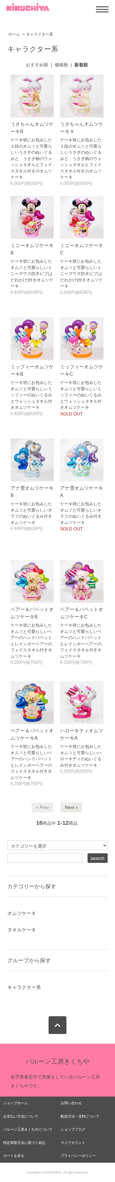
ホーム (14, 34)
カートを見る (13, 1156)
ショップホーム (15, 1103)
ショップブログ (73, 1129)
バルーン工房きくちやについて (27, 1129)
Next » (71, 807)
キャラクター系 (39, 34)
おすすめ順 (37, 64)
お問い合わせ (71, 1103)
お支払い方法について (20, 1116)
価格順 (61, 64)
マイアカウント (73, 1143)
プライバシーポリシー (78, 1156)
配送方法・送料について (80, 1116)
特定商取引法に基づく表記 (24, 1143)
